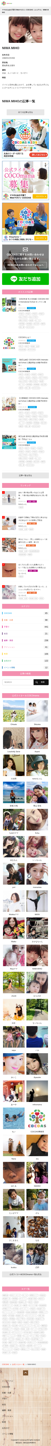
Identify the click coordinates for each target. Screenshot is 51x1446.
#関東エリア (43, 1312)
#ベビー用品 (35, 1336)
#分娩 (5, 1342)
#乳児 (21, 346)
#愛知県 (5, 1302)
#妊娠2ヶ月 (19, 1315)
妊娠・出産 (6, 1393)
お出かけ (5, 1428)
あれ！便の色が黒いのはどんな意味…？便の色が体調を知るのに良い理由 (32, 495)
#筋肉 (14, 1322)
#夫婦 (5, 1339)
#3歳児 (21, 313)
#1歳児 (27, 374)
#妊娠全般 (22, 554)
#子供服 (11, 1315)
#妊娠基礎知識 (34, 551)
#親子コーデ (13, 1342)
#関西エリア (34, 1295)
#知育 (31, 320)
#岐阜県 (29, 1346)
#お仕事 (15, 1325)
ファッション (7, 1416)
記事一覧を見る (25, 475)
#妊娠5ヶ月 (6, 1325)
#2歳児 (34, 374)
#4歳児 (28, 313)
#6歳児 (41, 313)
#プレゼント (24, 1309)
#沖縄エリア (7, 1309)
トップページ (7, 1381)
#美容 (41, 598)
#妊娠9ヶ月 (41, 1309)
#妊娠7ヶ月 (6, 1352)
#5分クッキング (15, 1295)
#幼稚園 (29, 324)
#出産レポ (18, 1305)
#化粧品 (42, 1295)
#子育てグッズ (7, 1305)
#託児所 (36, 324)
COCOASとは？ (24, 337)
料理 (4, 1422)
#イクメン (23, 1298)
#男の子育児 (23, 320)
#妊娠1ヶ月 (14, 1346)
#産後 (19, 1336)
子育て (5, 1399)
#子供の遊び (28, 1332)
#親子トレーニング (9, 1336)
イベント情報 (7, 1434)
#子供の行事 (43, 1329)
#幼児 (27, 346)
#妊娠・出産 (35, 346)
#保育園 (21, 324)
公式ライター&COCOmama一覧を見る (26, 1274)
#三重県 (5, 1346)
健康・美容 (6, 1410)
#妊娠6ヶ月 (6, 1298)
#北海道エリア (7, 1329)
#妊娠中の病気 (39, 1332)
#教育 (43, 324)
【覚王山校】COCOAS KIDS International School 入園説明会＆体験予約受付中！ (33, 362)
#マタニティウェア (26, 1325)
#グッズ (33, 1329)
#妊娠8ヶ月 (6, 1332)
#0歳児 (33, 448)
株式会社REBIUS (29, 1443)
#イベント (37, 1346)
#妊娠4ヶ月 (19, 1339)
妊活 (4, 1404)
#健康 (21, 507)
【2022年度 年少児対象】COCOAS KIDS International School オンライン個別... (33, 302)
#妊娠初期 (20, 1312)
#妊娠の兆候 (33, 598)
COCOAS (6, 1387)
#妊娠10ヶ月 (40, 1319)
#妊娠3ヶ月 (22, 1302)
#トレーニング (7, 1349)
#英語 (36, 1302)
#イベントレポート (9, 1312)
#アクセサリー (17, 1332)
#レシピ (25, 1336)
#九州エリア (32, 1342)
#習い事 (21, 327)
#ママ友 (11, 1339)
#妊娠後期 (42, 1305)
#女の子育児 (23, 317)
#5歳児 (35, 313)
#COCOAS (30, 327)
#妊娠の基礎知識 (31, 1312)
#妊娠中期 (22, 1342)
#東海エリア (25, 1349)
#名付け (41, 1298)
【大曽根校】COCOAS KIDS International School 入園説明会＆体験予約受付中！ (33, 401)
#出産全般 (22, 349)
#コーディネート (31, 1315)
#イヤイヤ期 (33, 1305)
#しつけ (37, 320)
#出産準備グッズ (37, 1339)
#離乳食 (5, 1295)
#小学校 (15, 1309)
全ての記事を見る (25, 112)
